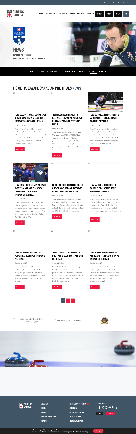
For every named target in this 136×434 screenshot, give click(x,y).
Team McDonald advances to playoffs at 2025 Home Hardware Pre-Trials (30, 255)
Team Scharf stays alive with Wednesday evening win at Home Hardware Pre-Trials (104, 255)
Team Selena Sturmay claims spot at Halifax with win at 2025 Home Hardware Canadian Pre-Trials (30, 118)
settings (85, 432)
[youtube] (118, 2)
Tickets (99, 14)
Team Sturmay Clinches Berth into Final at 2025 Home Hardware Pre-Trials (67, 255)
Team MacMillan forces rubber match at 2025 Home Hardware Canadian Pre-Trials (104, 118)
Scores (43, 71)
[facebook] (104, 2)
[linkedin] (123, 2)
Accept (98, 431)
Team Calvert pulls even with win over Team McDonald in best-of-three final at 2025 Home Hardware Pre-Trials (30, 189)
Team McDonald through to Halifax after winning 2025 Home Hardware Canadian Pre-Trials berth (67, 119)
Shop (109, 14)
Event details (54, 71)
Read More (19, 149)
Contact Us (102, 71)
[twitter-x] (109, 2)
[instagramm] (114, 2)
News (93, 71)
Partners (82, 71)
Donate (118, 14)
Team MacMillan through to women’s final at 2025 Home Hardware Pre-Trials (103, 188)
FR (126, 14)
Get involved (69, 71)
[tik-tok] (128, 2)
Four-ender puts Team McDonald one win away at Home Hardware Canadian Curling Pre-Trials (67, 188)
